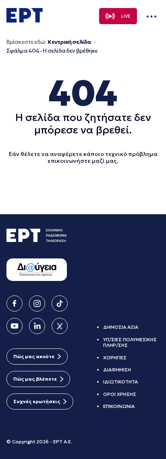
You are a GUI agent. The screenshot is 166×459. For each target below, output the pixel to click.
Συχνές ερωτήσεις (36, 401)
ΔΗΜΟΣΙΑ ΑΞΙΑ (120, 327)
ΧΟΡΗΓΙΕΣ (115, 357)
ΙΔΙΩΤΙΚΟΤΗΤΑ (120, 382)
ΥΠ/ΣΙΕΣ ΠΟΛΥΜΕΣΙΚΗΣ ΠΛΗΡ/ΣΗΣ (130, 342)
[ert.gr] (24, 20)
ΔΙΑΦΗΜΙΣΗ (117, 370)
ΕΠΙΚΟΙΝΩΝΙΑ (119, 406)
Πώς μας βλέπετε (35, 379)
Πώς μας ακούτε (33, 356)
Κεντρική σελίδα (69, 42)
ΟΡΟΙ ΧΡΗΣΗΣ (119, 394)
